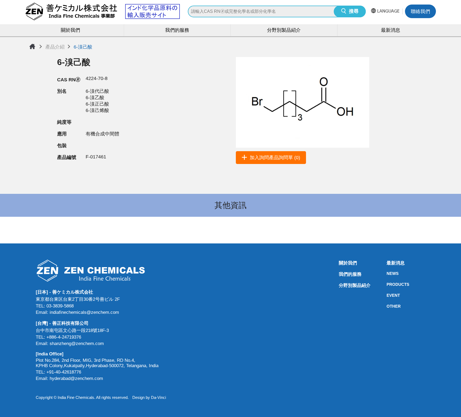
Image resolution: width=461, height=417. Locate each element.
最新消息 (390, 30)
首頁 (32, 46)
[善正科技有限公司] (97, 270)
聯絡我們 (420, 12)
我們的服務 (177, 30)
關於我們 (70, 30)
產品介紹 (55, 47)
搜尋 (354, 11)
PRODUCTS (388, 284)
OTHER (388, 306)
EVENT (388, 295)
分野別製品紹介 (284, 30)
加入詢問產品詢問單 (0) (275, 157)
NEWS (388, 273)
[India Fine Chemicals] (102, 11)
